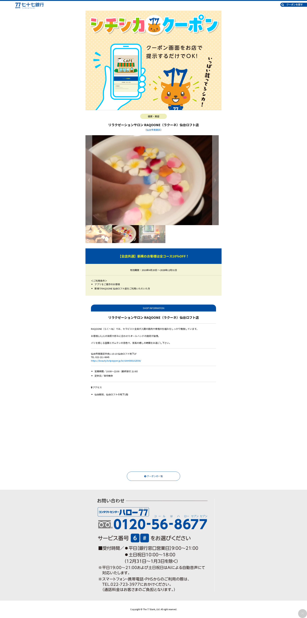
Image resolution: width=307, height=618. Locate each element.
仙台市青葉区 (153, 129)
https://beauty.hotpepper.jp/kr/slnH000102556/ (116, 360)
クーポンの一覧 (154, 476)
